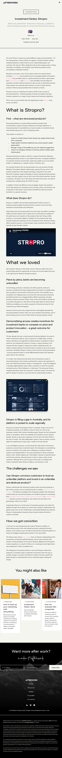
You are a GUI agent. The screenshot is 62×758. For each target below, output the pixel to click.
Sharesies (27, 81)
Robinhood (16, 76)
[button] (59, 2)
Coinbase (9, 78)
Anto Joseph (26, 537)
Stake (18, 81)
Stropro (46, 100)
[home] (10, 3)
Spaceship (12, 81)
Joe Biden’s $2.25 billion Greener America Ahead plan (26, 496)
